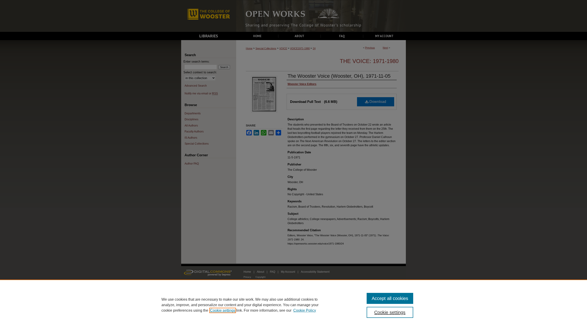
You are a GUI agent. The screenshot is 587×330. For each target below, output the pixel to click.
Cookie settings (222, 310)
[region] (293, 305)
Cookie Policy (304, 310)
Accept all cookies (390, 298)
